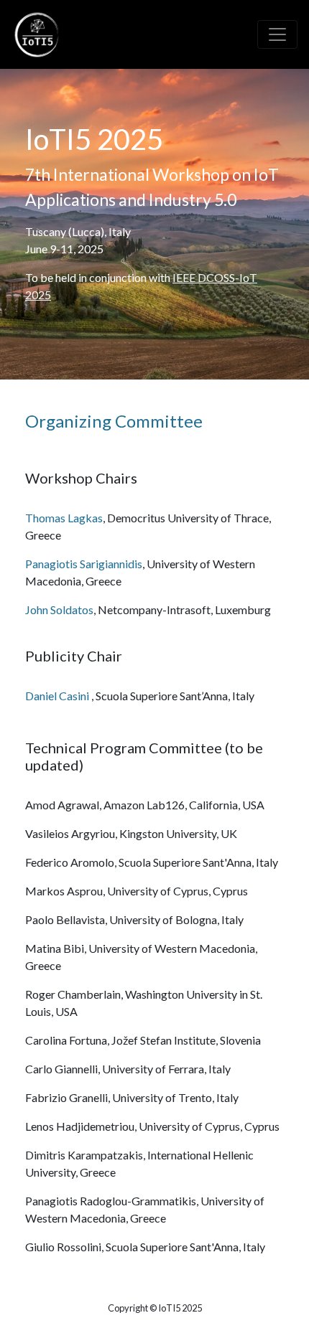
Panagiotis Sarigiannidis (83, 563)
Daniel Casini (58, 695)
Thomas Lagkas (64, 517)
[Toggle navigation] (277, 34)
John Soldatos (59, 609)
